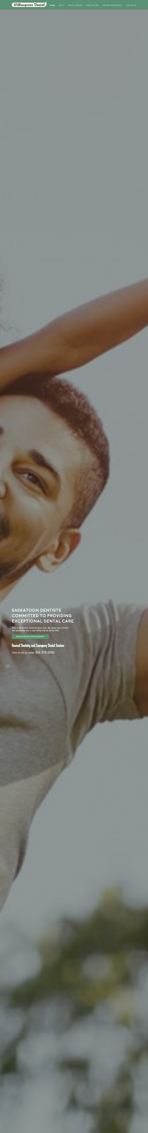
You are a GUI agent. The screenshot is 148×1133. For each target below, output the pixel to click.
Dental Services (75, 5)
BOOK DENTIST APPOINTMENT (30, 637)
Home (29, 4)
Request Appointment (112, 5)
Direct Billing (92, 5)
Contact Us (131, 5)
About (61, 5)
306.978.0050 (44, 652)
